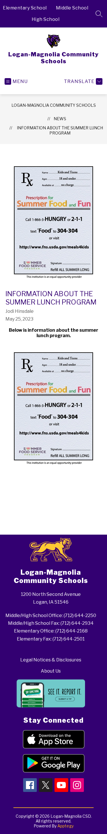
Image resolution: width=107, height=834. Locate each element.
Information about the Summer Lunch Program (60, 130)
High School (46, 19)
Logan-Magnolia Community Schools (53, 105)
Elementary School (25, 8)
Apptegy (65, 825)
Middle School (72, 8)
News (60, 118)
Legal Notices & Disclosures (50, 660)
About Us (51, 671)
